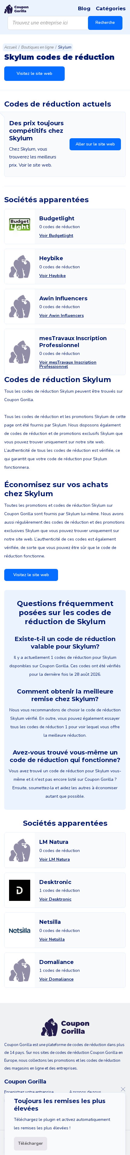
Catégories (111, 8)
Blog (84, 8)
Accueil (10, 47)
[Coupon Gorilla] (16, 9)
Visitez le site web (34, 73)
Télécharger (30, 1143)
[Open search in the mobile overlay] (65, 23)
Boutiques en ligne (37, 47)
